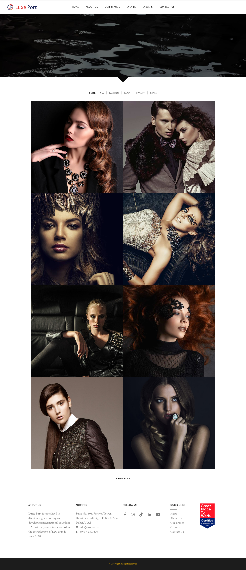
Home (174, 514)
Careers (175, 527)
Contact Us (177, 532)
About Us (176, 518)
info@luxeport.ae (89, 527)
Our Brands (177, 523)
